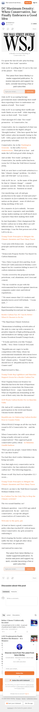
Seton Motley (10, 22)
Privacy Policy (20, 688)
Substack (10, 708)
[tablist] (10, 592)
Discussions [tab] (16, 615)
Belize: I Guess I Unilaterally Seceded (13, 621)
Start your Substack (14, 703)
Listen (35, 23)
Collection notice (32, 699)
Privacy (18, 699)
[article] (19, 626)
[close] (33, 644)
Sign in (35, 2)
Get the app (29, 703)
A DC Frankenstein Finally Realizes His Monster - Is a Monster (12, 638)
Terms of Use (30, 684)
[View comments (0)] (8, 29)
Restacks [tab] (14, 592)
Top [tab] (4, 615)
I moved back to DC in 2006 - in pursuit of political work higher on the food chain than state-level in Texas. (14, 626)
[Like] (3, 29)
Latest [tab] (9, 615)
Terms (24, 699)
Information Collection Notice (25, 686)
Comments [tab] (6, 592)
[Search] (35, 615)
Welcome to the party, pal (12, 521)
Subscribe (28, 2)
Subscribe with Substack (21, 680)
